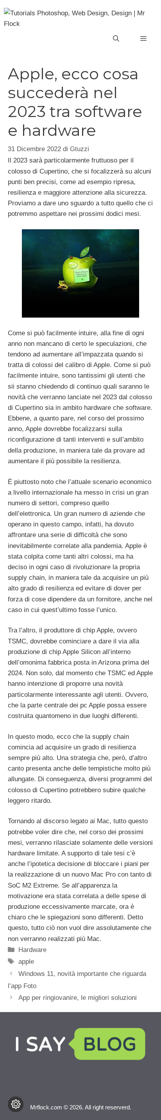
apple (26, 961)
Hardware (32, 950)
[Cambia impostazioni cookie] (15, 1104)
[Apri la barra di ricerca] (116, 39)
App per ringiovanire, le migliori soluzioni (77, 997)
